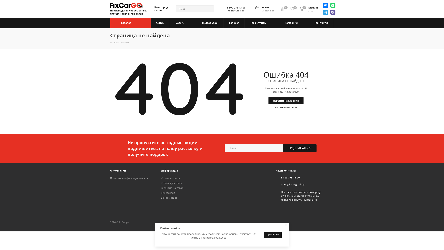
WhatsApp (177, 222)
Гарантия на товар (172, 188)
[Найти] (210, 8)
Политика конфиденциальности (129, 178)
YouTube (160, 222)
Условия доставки (171, 183)
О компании (118, 170)
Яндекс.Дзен (186, 222)
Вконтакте (142, 222)
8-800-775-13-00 (236, 7)
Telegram (151, 222)
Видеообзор (168, 192)
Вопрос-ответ (169, 197)
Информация (169, 170)
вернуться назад (288, 106)
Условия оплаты (170, 178)
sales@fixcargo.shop (293, 184)
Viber (168, 222)
